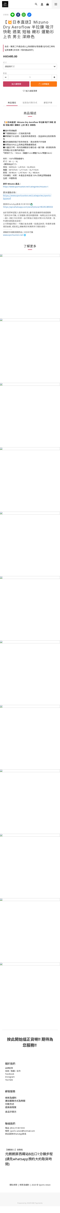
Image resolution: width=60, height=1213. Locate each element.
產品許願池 (10, 1111)
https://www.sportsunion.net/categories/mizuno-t (25, 186)
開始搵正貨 (24, 1039)
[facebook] (18, 15)
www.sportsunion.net (13, 234)
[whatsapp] (24, 15)
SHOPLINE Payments (35, 1203)
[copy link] (29, 15)
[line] (12, 15)
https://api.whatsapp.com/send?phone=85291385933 (28, 206)
